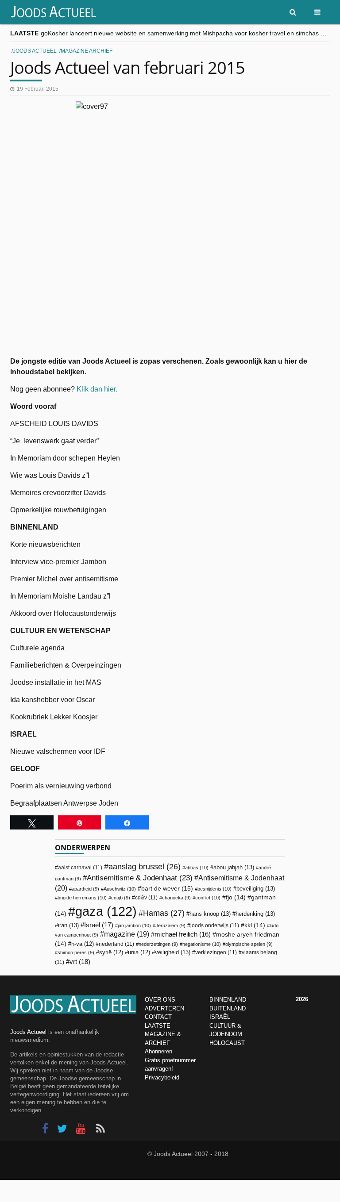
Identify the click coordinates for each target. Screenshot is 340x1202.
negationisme (201, 944)
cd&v (146, 898)
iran (68, 925)
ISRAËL (219, 1017)
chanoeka (176, 897)
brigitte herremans (82, 897)
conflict (207, 897)
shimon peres (76, 952)
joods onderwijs (214, 925)
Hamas (164, 913)
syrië (111, 952)
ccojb (120, 897)
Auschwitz (120, 888)
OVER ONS (160, 999)
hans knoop (210, 913)
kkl (254, 925)
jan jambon (134, 925)
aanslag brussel (144, 866)
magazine (126, 934)
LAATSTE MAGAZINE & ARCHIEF (163, 1034)
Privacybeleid (162, 1077)
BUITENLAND (227, 1008)
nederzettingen (158, 944)
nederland (116, 944)
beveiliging (255, 888)
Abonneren (158, 1051)
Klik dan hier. (97, 389)
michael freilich (183, 934)
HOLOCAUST (227, 1043)
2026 (302, 999)
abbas (197, 867)
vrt (80, 961)
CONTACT (158, 1017)
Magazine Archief (86, 51)
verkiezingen (216, 952)
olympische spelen (249, 944)
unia (139, 952)
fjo (236, 897)
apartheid (85, 888)
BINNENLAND (227, 999)
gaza (106, 911)
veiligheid (172, 952)
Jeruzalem (170, 925)
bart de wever (167, 888)
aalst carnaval (80, 867)
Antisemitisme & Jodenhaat (140, 877)
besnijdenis (214, 888)
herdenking (255, 913)
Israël (98, 925)
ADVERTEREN (164, 1008)
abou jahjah (233, 867)
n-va (82, 944)
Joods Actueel (35, 51)
